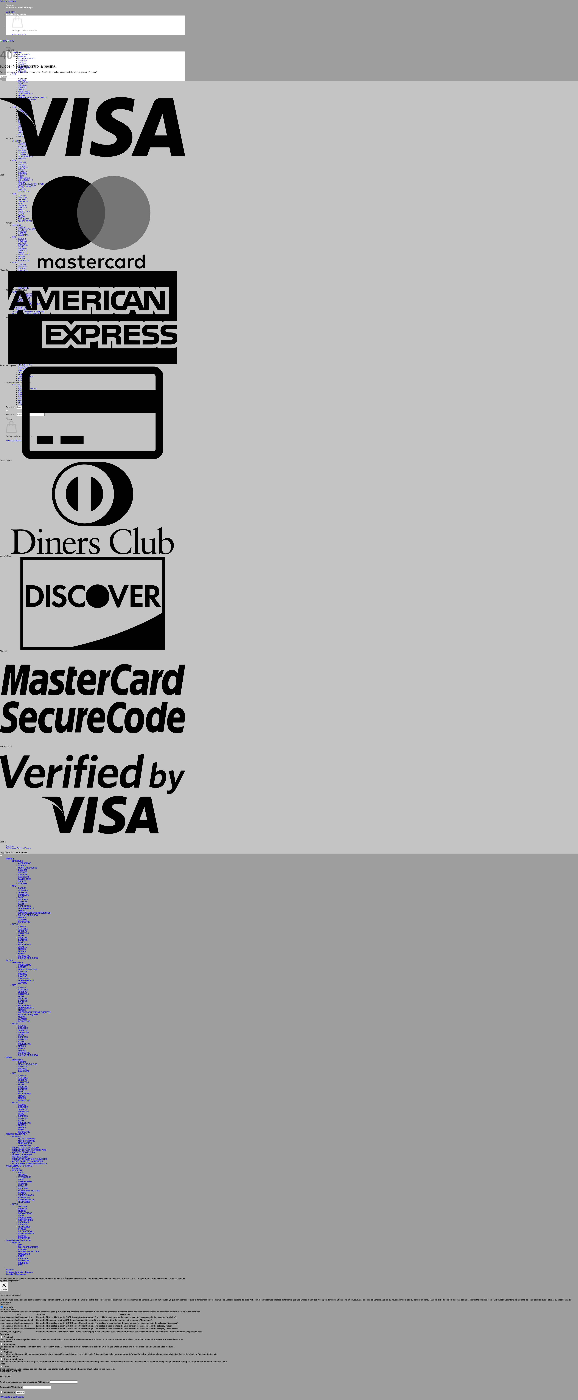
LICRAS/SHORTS (26, 908)
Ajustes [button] (3, 1281)
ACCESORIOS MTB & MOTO (19, 1166)
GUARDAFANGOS (26, 1200)
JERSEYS (22, 80)
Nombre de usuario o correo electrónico (24, 1382)
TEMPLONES (24, 1202)
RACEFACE (23, 1258)
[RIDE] (7, 41)
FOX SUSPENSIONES (28, 1247)
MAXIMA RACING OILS (16, 1134)
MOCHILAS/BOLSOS (26, 58)
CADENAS (23, 1224)
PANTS (21, 904)
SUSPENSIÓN (24, 1145)
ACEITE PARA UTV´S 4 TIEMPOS (27, 1161)
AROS (21, 1173)
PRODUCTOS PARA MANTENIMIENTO (29, 1159)
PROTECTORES (25, 365)
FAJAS (21, 897)
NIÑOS (9, 1057)
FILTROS (22, 1211)
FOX (20, 1245)
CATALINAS (23, 1222)
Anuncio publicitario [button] (9, 1356)
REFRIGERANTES (20, 1157)
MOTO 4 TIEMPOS (26, 1139)
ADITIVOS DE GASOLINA (24, 1152)
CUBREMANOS (25, 1182)
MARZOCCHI (24, 1254)
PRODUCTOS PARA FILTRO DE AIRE (29, 1150)
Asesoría (16, 1168)
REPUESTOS (24, 922)
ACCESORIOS (24, 54)
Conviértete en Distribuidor (18, 1240)
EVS (20, 1265)
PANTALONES (24, 879)
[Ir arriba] (1, 855)
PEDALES (22, 1186)
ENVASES (22, 1209)
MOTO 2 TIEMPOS (26, 1141)
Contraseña (11, 1387)
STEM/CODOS (24, 1177)
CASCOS (22, 888)
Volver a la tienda (19, 34)
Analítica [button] (4, 1349)
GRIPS (21, 1179)
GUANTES (22, 174)
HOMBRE (10, 859)
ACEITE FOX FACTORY (29, 1191)
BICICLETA (17, 1170)
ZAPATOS (22, 884)
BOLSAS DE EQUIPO (28, 915)
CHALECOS (23, 270)
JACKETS (22, 947)
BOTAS (21, 953)
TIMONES (22, 1175)
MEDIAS (22, 917)
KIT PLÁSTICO (25, 1231)
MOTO (15, 924)
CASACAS (22, 60)
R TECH (21, 1256)
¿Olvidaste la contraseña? (12, 1397)
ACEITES (16, 1136)
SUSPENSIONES (26, 1195)
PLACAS (22, 1229)
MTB (14, 74)
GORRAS (22, 56)
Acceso (20, 1392)
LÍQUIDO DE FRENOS (22, 1154)
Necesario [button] (4, 1304)
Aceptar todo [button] (14, 1281)
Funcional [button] (4, 1334)
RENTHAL (22, 1249)
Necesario (8, 1307)
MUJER (9, 960)
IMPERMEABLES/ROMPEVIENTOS (34, 913)
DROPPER (23, 1188)
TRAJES (22, 911)
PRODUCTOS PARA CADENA (25, 1148)
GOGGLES (23, 890)
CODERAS (23, 899)
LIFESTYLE (17, 861)
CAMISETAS (24, 877)
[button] (16, 14)
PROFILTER (23, 1263)
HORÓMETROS (25, 1213)
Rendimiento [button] (6, 1342)
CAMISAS (22, 874)
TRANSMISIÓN (25, 1143)
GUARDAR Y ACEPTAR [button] (10, 1371)
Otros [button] (2, 1364)
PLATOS (22, 1193)
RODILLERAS (24, 906)
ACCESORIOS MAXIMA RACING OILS (29, 1163)
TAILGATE (23, 1184)
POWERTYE (23, 1261)
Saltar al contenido (8, 1)
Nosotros (10, 5)
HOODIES (22, 62)
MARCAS (16, 1243)
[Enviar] (1, 80)
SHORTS (22, 70)
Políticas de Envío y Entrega (19, 7)
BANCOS (22, 1236)
